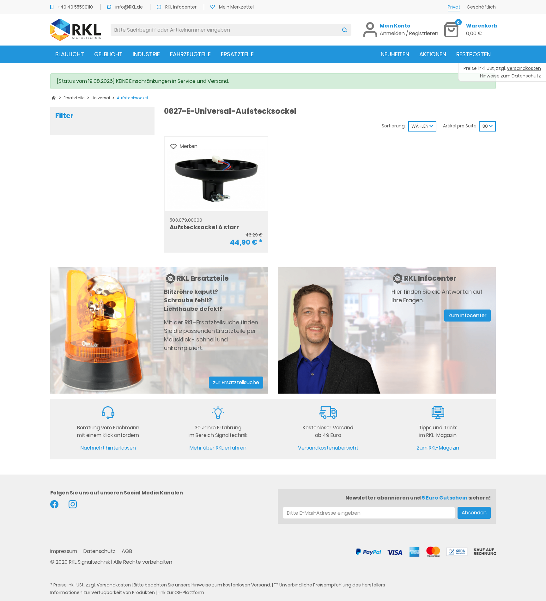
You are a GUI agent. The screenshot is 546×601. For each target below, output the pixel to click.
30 (485, 126)
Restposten (473, 54)
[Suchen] (344, 30)
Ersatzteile (237, 54)
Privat (454, 7)
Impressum (64, 551)
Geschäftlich (481, 7)
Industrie (146, 54)
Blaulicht (69, 54)
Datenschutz (100, 551)
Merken (188, 146)
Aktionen (432, 54)
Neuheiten (395, 54)
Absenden (474, 512)
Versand (260, 585)
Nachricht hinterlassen (108, 447)
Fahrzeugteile (190, 54)
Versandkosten (114, 585)
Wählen (420, 126)
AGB (127, 551)
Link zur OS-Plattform (181, 592)
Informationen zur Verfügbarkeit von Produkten (102, 592)
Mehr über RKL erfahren (218, 447)
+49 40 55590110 (76, 7)
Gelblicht (108, 54)
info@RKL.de (129, 7)
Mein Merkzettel (236, 7)
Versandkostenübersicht (328, 447)
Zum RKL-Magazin (438, 447)
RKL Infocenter (181, 7)
